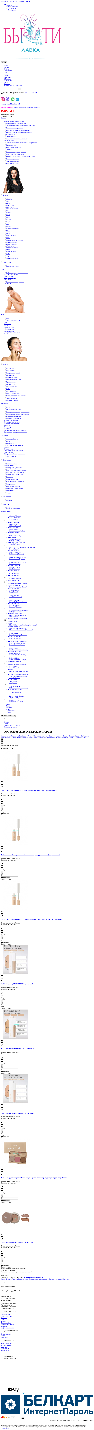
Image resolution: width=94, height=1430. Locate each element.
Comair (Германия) (15, 539)
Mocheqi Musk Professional (14, 240)
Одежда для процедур (11, 420)
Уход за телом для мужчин (14, 445)
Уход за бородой (11, 456)
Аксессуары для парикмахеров (14, 121)
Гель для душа (10, 370)
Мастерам (7, 77)
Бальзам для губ (11, 368)
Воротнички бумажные (13, 409)
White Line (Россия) (15, 689)
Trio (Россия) (13, 683)
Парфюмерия (8, 449)
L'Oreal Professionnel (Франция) (19, 610)
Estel (7, 210)
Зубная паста (10, 329)
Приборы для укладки (13, 508)
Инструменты (8, 80)
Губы (8, 318)
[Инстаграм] (3, 101)
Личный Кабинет (6, 1343)
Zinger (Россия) (14, 697)
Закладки (4, 1347)
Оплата (9, 1)
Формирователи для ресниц (15, 481)
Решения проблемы (12, 266)
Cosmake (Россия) (14, 544)
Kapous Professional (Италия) (18, 602)
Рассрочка (4, 1)
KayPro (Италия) (14, 603)
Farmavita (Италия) (15, 564)
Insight (8, 222)
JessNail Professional (15, 597)
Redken (8, 249)
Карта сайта (4, 1337)
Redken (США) (14, 658)
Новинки (9, 707)
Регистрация (12, 10)
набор (8, 441)
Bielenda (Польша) (15, 526)
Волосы (6, 67)
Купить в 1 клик (6, 815)
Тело (5, 72)
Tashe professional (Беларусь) (18, 676)
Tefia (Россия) (13, 679)
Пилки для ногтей (12, 479)
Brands (8, 704)
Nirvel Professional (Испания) (18, 635)
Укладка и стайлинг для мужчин (14, 454)
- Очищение (56, 736)
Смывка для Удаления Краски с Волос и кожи (20, 156)
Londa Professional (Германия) (18, 618)
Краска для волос (11, 145)
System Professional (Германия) (18, 671)
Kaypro (8, 226)
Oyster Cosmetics (11, 244)
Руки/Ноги (7, 279)
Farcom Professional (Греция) (18, 562)
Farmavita (9, 212)
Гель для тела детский (13, 373)
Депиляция (7, 283)
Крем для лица (11, 382)
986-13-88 (31, 92)
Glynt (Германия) (14, 575)
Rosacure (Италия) (15, 661)
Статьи (8, 709)
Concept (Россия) (14, 540)
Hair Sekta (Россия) (15, 578)
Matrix (8, 238)
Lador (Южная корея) (15, 612)
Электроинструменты (13, 486)
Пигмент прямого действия (15, 154)
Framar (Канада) (14, 570)
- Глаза (64, 736)
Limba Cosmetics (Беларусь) (17, 615)
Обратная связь (5, 1314)
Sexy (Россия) (13, 666)
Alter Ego (9, 199)
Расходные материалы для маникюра (17, 412)
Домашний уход (9, 327)
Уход (5, 322)
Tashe (8, 254)
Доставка (15, 1)
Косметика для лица (10, 727)
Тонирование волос (12, 161)
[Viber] (7, 101)
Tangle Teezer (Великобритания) (19, 674)
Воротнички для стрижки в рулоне (15, 430)
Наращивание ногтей (11, 274)
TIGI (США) (13, 681)
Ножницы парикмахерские (14, 488)
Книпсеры (9, 477)
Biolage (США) (14, 527)
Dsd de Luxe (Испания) (16, 554)
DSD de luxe (10, 205)
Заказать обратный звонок (10, 94)
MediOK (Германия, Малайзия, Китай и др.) (23, 625)
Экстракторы (10, 484)
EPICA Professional (12, 208)
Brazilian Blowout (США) (17, 531)
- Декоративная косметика (19, 737)
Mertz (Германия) (14, 626)
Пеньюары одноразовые (12, 422)
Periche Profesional (12, 247)
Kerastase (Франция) (15, 607)
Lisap (8, 233)
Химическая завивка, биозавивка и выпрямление (21, 142)
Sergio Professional (12, 251)
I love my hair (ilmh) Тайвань (18, 583)
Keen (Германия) (14, 605)
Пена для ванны (11, 391)
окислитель (9, 443)
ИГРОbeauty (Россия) (16, 701)
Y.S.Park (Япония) (15, 693)
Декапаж (9, 149)
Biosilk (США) (13, 529)
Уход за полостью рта (13, 320)
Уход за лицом (8, 452)
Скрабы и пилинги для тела (15, 282)
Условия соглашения (55, 1279)
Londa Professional (12, 235)
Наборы (6, 69)
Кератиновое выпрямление (14, 128)
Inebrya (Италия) (14, 585)
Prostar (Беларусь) (14, 653)
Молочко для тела (11, 386)
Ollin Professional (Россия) (17, 643)
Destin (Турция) (14, 550)
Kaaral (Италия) (14, 600)
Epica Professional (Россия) (17, 557)
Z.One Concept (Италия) (16, 696)
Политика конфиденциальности (39, 1279)
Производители (6, 511)
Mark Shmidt (13, 621)
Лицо (6, 74)
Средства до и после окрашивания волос (19, 132)
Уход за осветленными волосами (16, 139)
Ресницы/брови (9, 331)
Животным (7, 82)
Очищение (7, 324)
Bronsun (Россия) (14, 532)
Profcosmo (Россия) (15, 651)
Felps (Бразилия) (14, 567)
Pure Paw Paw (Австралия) (17, 655)
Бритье (6, 447)
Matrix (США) (13, 623)
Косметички (10, 490)
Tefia (7, 256)
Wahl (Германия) (14, 686)
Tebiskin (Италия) (14, 678)
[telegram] (17, 101)
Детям (6, 75)
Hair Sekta (9, 217)
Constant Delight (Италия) (17, 542)
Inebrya (8, 219)
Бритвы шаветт (9, 465)
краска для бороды (12, 439)
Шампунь (9, 500)
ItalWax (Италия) (14, 590)
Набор (8, 389)
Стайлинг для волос (12, 159)
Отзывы (8, 712)
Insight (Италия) (14, 588)
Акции (8, 706)
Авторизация (12, 8)
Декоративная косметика (12, 333)
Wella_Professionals (12, 258)
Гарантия (21, 1)
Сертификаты (10, 711)
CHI (7, 201)
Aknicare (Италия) (15, 516)
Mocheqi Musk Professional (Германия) (21, 630)
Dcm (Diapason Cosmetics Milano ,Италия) (22, 547)
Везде (6, 65)
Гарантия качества (6, 1316)
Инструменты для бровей (14, 467)
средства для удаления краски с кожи (18, 130)
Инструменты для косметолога (16, 470)
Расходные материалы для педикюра (17, 414)
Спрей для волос (11, 398)
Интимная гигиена (12, 377)
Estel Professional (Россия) (17, 559)
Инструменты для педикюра (15, 474)
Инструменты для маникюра (15, 472)
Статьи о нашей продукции (13, 85)
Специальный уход (10, 278)
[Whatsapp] (13, 101)
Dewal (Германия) (14, 552)
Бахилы (8, 407)
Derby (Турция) (14, 549)
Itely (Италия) (13, 592)
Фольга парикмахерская (13, 416)
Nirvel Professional (11, 242)
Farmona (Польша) (15, 565)
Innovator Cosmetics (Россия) (18, 587)
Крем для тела (10, 384)
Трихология (8, 70)
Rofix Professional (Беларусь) (18, 659)
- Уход (49, 736)
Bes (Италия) (13, 524)
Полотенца (7, 427)
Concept (8, 203)
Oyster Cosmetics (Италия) (17, 645)
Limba (8, 231)
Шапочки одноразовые (13, 418)
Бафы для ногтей (11, 464)
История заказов (6, 1345)
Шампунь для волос (12, 400)
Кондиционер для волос (13, 379)
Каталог (7, 116)
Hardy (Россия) (14, 580)
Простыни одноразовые (11, 423)
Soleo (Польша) (14, 668)
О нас (2, 1319)
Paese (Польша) (14, 648)
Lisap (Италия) (13, 617)
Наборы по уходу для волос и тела (17, 273)
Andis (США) (13, 519)
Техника (7, 84)
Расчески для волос (10, 140)
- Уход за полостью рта (39, 736)
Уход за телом (8, 276)
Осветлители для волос (13, 147)
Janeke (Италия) (14, 595)
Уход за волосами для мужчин (13, 450)
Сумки (8, 493)
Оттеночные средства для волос (16, 152)
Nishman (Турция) (14, 638)
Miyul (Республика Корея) (17, 628)
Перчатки (7, 428)
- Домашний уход (73, 736)
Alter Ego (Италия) (15, 517)
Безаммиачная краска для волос (16, 123)
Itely (7, 224)
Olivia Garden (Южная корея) (18, 641)
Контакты (28, 1)
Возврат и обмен (23, 1279)
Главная (6, 722)
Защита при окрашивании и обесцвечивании (20, 125)
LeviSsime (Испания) (15, 613)
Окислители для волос (13, 163)
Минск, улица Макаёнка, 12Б (10, 104)
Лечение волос (11, 136)
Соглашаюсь (5, 1428)
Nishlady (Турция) (14, 636)
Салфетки (7, 425)
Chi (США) (12, 537)
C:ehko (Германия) (15, 536)
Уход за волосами (9, 134)
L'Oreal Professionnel (12, 228)
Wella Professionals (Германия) (18, 688)
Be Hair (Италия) (14, 522)
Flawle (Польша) (14, 569)
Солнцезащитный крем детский (16, 396)
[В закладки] (2, 782)
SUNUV (12, 669)
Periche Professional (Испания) (18, 650)
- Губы (28, 736)
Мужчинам (7, 79)
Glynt (8, 215)
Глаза (6, 325)
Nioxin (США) (13, 633)
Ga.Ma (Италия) (14, 574)
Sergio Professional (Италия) (17, 664)
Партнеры (66, 1279)
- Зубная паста (84, 736)
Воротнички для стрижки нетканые (15, 432)
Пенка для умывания (12, 393)
